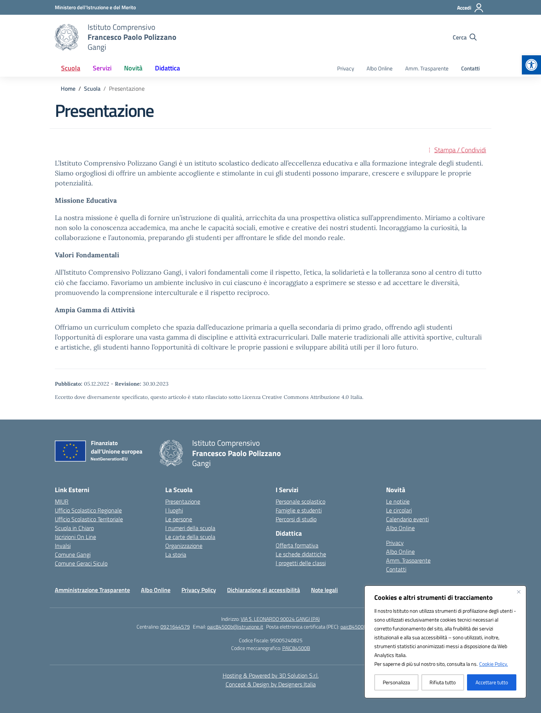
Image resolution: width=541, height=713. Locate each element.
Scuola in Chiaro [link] (74, 528)
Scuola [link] (70, 68)
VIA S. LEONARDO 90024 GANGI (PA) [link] (280, 619)
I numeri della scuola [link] (190, 528)
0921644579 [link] (175, 626)
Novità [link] (133, 68)
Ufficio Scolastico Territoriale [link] (89, 519)
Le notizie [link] (398, 501)
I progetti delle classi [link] (301, 563)
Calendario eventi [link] (407, 519)
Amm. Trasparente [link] (427, 68)
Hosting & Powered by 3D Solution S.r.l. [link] (271, 675)
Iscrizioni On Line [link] (75, 536)
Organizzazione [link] (183, 545)
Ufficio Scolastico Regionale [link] (88, 510)
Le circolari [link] (399, 510)
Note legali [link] (324, 589)
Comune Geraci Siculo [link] (81, 563)
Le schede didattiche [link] (301, 554)
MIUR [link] (61, 501)
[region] (445, 641)
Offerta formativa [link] (297, 545)
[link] (531, 64)
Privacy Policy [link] (198, 589)
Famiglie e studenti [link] (299, 510)
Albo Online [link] (380, 68)
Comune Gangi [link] (73, 554)
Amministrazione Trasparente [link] (92, 589)
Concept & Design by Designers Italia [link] (271, 684)
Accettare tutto (491, 682)
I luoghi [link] (174, 510)
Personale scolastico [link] (300, 501)
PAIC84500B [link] (296, 648)
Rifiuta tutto (442, 682)
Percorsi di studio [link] (296, 519)
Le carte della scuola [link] (190, 536)
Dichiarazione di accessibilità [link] (263, 589)
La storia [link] (175, 554)
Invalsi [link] (63, 545)
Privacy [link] (345, 68)
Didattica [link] (167, 68)
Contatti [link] (470, 68)
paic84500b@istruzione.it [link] (235, 626)
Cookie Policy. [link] (493, 664)
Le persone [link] (178, 519)
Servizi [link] (102, 68)
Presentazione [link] (182, 501)
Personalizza (396, 682)
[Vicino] (518, 591)
